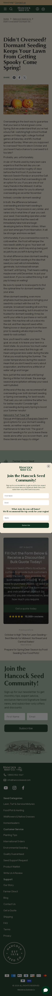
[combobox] (25, 518)
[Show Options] (47, 518)
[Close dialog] (48, 466)
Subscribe (26, 525)
